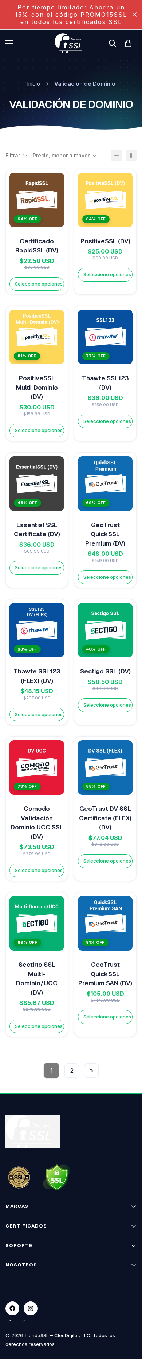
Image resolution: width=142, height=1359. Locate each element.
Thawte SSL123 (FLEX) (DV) (36, 676)
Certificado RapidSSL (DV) (36, 246)
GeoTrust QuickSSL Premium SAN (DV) (105, 974)
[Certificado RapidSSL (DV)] (36, 200)
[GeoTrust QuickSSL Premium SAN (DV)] (105, 923)
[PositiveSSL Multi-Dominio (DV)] (36, 337)
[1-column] (116, 155)
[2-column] (131, 155)
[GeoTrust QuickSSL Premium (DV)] (105, 483)
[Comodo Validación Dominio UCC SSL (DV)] (36, 767)
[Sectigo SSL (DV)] (105, 630)
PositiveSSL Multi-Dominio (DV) (37, 387)
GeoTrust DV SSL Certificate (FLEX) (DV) (105, 818)
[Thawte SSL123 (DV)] (105, 337)
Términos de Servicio (31, 1291)
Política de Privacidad (31, 1304)
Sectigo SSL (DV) (105, 671)
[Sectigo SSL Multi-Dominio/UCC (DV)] (36, 923)
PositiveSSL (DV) (105, 241)
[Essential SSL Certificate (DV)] (36, 483)
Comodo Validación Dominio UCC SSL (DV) (37, 823)
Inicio (33, 83)
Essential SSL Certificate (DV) (37, 529)
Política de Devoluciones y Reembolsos (53, 1316)
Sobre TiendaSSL (26, 1278)
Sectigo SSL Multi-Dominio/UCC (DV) (37, 979)
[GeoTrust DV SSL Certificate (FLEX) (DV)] (105, 767)
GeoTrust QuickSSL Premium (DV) (105, 534)
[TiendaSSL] (71, 43)
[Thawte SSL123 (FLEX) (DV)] (36, 630)
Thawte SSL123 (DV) (105, 383)
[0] (128, 43)
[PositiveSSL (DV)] (105, 200)
